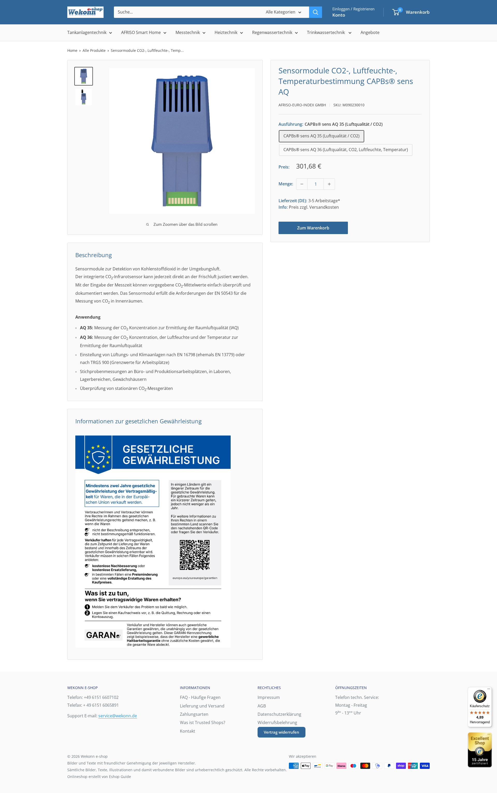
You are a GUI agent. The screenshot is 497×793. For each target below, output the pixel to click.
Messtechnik (188, 32)
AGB (262, 706)
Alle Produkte (94, 50)
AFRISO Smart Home (141, 32)
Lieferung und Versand (202, 706)
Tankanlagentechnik (86, 32)
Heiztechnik (226, 32)
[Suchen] (315, 12)
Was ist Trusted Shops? (202, 722)
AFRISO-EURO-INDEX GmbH (302, 104)
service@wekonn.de (117, 716)
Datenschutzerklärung (279, 714)
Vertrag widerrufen (281, 732)
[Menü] (489, 690)
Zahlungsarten (194, 714)
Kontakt (187, 731)
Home (72, 50)
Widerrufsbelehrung (277, 722)
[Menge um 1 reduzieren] (301, 184)
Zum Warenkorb (313, 228)
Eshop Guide (120, 776)
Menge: (286, 184)
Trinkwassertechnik (326, 32)
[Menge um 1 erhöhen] (329, 184)
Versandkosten (324, 207)
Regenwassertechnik (272, 32)
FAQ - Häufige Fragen (200, 697)
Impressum (269, 697)
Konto (338, 15)
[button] (395, 12)
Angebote (370, 32)
